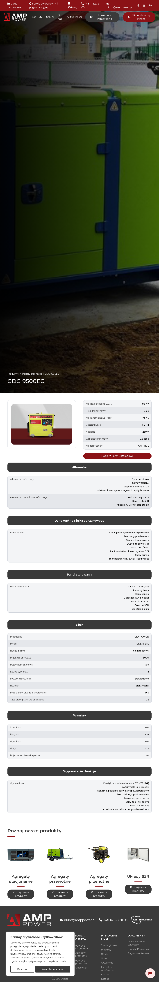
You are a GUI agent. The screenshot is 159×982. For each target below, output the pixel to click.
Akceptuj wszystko (53, 969)
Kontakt (105, 974)
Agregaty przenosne (81, 954)
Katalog (105, 978)
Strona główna (109, 945)
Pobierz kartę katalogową (117, 455)
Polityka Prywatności (139, 949)
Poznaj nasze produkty (21, 894)
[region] (40, 954)
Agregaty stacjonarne (81, 947)
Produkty (36, 17)
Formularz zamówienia (107, 969)
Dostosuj (22, 969)
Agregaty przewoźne (81, 962)
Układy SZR (81, 967)
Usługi (50, 17)
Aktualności (74, 17)
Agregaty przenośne (31, 373)
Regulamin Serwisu (138, 953)
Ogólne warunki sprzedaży (136, 943)
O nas (60, 17)
